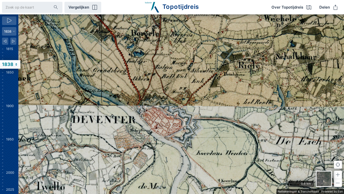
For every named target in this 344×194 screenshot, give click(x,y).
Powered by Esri (332, 191)
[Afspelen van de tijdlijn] (9, 20)
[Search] (56, 7)
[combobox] (24, 7)
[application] (181, 104)
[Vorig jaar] (5, 41)
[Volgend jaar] (13, 41)
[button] (338, 175)
